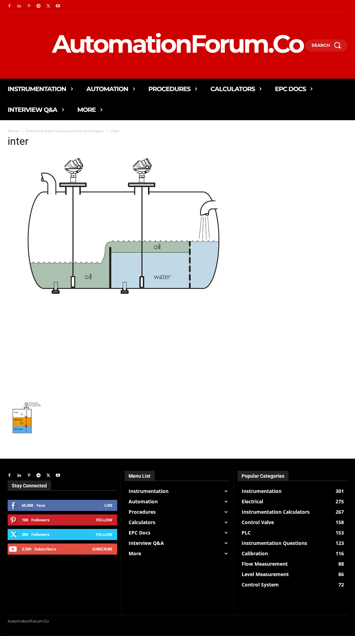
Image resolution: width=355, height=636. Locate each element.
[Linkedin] (19, 6)
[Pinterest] (29, 6)
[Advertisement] (119, 349)
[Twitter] (48, 6)
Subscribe (102, 548)
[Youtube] (58, 6)
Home (13, 131)
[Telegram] (38, 6)
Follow (104, 519)
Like (108, 505)
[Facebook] (9, 6)
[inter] (116, 297)
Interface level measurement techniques (65, 131)
